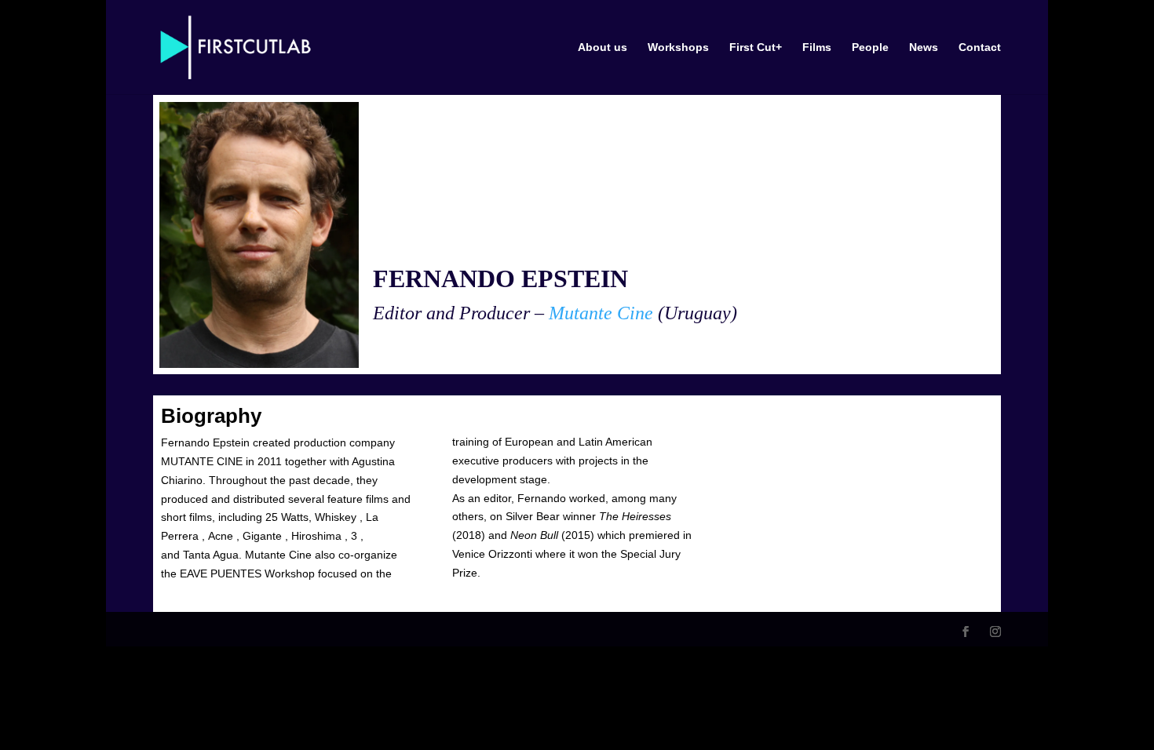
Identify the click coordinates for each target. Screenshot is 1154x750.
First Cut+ (755, 47)
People (870, 47)
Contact (980, 47)
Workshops (678, 47)
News (923, 47)
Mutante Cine (603, 313)
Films (816, 47)
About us (602, 47)
